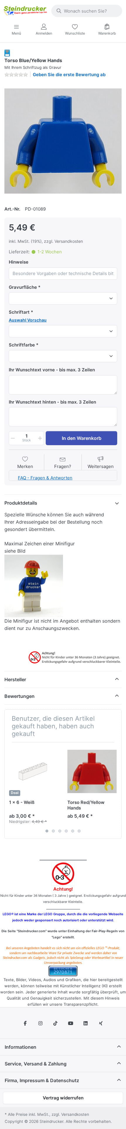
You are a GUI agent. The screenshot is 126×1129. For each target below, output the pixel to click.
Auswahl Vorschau (28, 319)
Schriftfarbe (22, 345)
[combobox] (86, 11)
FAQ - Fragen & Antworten (45, 478)
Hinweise (18, 262)
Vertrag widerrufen (63, 1098)
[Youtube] (70, 1023)
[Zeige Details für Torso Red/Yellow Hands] (92, 771)
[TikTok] (55, 1023)
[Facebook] (25, 1023)
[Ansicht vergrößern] (63, 140)
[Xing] (100, 1023)
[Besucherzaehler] (63, 970)
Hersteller (15, 679)
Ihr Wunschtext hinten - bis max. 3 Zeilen (52, 402)
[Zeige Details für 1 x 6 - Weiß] (33, 771)
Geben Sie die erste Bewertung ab (69, 74)
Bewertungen (19, 696)
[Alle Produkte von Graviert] (7, 52)
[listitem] (63, 140)
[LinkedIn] (85, 1023)
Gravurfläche (23, 287)
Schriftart (19, 312)
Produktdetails (20, 503)
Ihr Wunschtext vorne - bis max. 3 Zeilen (52, 370)
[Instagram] (40, 1023)
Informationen (20, 1047)
